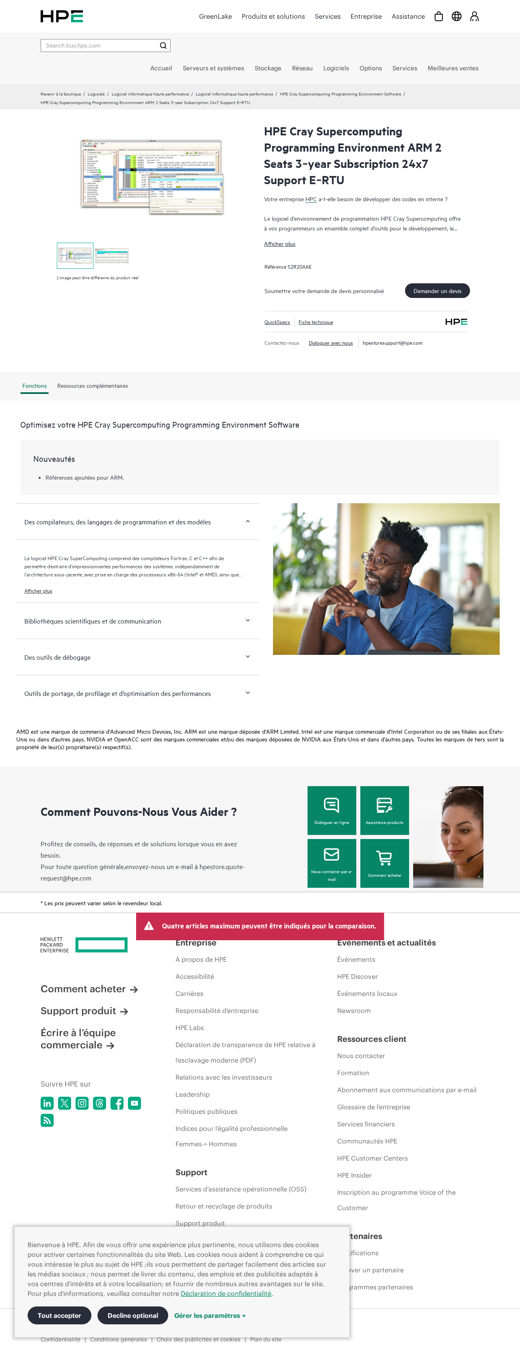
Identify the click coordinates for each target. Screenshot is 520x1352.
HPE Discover (357, 976)
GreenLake (215, 16)
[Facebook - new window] (117, 1103)
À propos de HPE (201, 959)
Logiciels (96, 93)
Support (192, 1172)
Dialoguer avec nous (331, 342)
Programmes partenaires (375, 1287)
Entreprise (366, 16)
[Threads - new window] (99, 1103)
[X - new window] (64, 1103)
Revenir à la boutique (61, 93)
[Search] (163, 45)
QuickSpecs (277, 321)
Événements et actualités (386, 942)
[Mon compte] (474, 16)
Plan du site (266, 1339)
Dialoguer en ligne (331, 822)
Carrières (190, 993)
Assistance (408, 16)
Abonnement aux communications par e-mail (407, 1090)
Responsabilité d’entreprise (217, 1010)
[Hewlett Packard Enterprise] (62, 16)
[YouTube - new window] (134, 1103)
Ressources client (372, 1039)
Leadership (193, 1094)
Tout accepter (59, 1315)
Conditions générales (118, 1339)
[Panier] (439, 16)
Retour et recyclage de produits (224, 1206)
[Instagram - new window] (82, 1103)
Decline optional (133, 1315)
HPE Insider (354, 1175)
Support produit (78, 1010)
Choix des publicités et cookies (198, 1339)
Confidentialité (60, 1339)
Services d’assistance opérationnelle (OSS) (241, 1189)
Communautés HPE (367, 1141)
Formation (353, 1073)
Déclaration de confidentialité (226, 1293)
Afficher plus (279, 243)
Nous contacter (361, 1056)
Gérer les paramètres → (210, 1315)
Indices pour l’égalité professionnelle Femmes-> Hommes (232, 1136)
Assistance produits (384, 822)
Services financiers (366, 1124)
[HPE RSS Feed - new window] (47, 1120)
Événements (356, 959)
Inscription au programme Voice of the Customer (396, 1200)
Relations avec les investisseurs (224, 1077)
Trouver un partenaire (370, 1270)
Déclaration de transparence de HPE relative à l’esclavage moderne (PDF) (246, 1052)
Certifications (358, 1253)
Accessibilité (195, 976)
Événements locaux (367, 993)
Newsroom (354, 1010)
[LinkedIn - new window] (47, 1103)
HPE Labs (190, 1028)
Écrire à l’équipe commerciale (78, 1038)
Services (328, 16)
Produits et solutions (273, 16)
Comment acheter (384, 875)
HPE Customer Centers (372, 1158)
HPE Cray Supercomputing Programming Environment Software (340, 93)
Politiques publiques (207, 1111)
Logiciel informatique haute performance (150, 93)
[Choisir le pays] (457, 16)
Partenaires (359, 1236)
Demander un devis (438, 290)
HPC (311, 198)
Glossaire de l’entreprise (373, 1107)
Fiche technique (316, 321)
